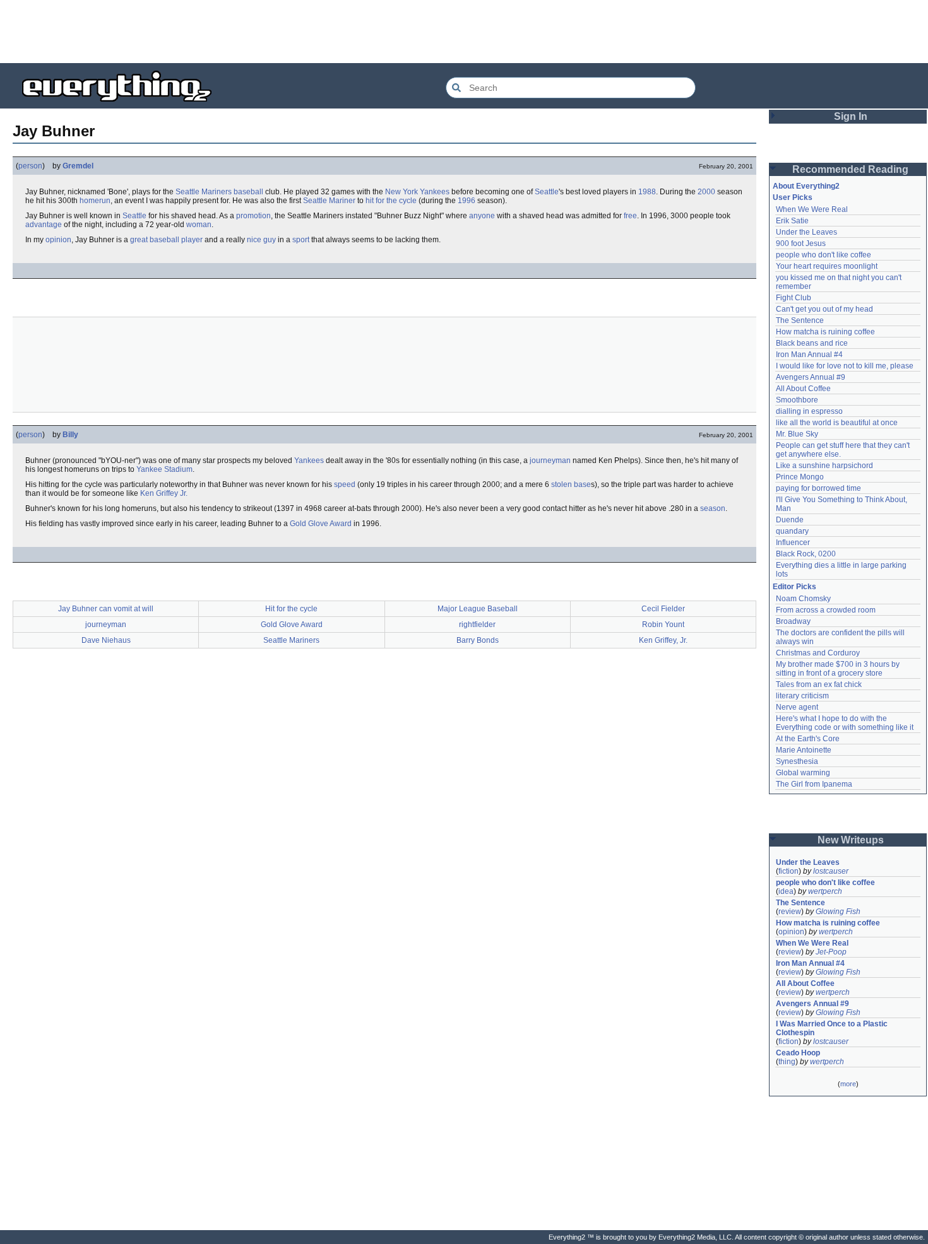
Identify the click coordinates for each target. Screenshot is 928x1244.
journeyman (550, 460)
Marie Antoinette (803, 750)
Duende (790, 519)
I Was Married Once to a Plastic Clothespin (832, 1028)
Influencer (793, 542)
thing (786, 1061)
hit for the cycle (391, 200)
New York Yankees (417, 191)
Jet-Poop (831, 952)
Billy (70, 434)
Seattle (547, 191)
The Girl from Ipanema (814, 784)
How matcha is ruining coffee (825, 331)
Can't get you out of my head (824, 309)
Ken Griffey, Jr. (663, 640)
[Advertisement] (464, 31)
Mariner (342, 200)
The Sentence (800, 320)
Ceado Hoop (798, 1052)
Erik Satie (792, 220)
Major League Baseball (477, 608)
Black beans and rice (812, 343)
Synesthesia (797, 761)
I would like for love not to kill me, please (844, 365)
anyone (482, 215)
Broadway (793, 621)
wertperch (825, 891)
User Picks (792, 197)
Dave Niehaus (106, 640)
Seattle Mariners (203, 191)
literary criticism (802, 695)
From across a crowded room (826, 610)
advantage (43, 224)
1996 (466, 200)
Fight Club (793, 297)
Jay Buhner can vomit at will (105, 608)
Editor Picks (794, 586)
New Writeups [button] (851, 840)
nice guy (261, 239)
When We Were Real (812, 209)
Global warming (803, 772)
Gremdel (77, 165)
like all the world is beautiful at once (837, 422)
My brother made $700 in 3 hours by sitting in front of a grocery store (838, 669)
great (139, 239)
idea (786, 891)
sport (300, 239)
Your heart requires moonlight (826, 266)
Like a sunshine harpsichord (824, 465)
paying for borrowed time (818, 488)
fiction (788, 871)
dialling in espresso (809, 411)
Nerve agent (797, 707)
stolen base (571, 484)
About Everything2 (806, 186)
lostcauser (830, 871)
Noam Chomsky (803, 598)
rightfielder (477, 624)
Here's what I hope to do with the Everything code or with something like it (844, 723)
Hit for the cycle (291, 608)
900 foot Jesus (801, 243)
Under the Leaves (806, 232)
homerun (95, 200)
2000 (706, 191)
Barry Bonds (477, 640)
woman (198, 224)
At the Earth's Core (808, 738)
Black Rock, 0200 (806, 553)
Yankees (309, 460)
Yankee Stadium (164, 469)
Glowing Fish (838, 911)
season (712, 508)
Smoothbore (797, 400)
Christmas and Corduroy (818, 652)
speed (344, 484)
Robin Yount (663, 624)
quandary (792, 531)
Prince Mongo (800, 476)
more (848, 1084)
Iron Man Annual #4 (809, 354)
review (789, 911)
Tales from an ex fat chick (819, 684)
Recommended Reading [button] (850, 169)
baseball (248, 191)
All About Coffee (803, 388)
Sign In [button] (850, 116)
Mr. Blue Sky (797, 434)
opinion (58, 239)
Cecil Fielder (663, 608)
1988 (647, 191)
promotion (253, 215)
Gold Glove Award (321, 523)
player (192, 239)
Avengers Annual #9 (810, 377)
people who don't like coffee (823, 254)
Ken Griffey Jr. (163, 493)
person (30, 165)
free (630, 215)
